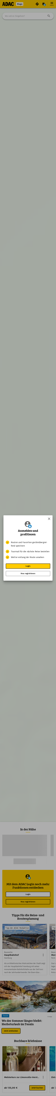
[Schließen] (49, 518)
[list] (28, 550)
